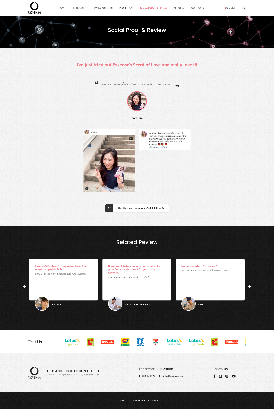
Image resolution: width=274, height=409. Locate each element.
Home (62, 8)
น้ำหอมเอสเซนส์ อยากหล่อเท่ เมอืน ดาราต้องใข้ (73, 282)
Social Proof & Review (153, 8)
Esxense (136, 400)
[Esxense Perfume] (34, 8)
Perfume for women (82, 13)
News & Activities (103, 8)
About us (179, 8)
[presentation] (24, 286)
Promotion (126, 8)
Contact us (198, 8)
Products (78, 8)
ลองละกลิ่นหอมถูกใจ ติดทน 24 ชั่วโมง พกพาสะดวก (143, 282)
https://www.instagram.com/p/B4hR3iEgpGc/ (141, 208)
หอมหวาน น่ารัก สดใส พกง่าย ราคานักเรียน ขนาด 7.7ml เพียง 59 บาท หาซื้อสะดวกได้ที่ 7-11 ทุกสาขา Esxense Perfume (222, 282)
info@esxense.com (174, 376)
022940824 (148, 376)
